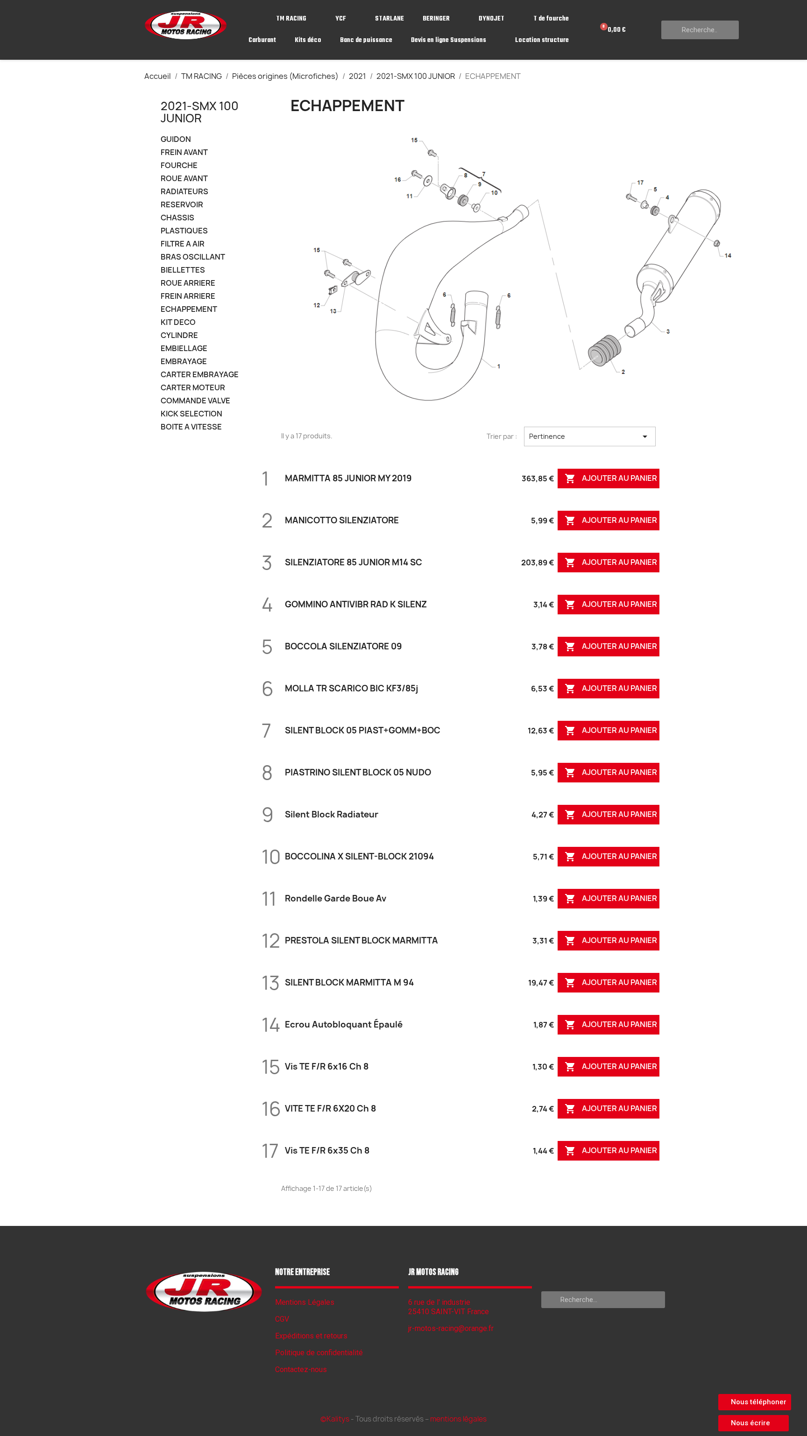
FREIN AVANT (184, 152)
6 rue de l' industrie (439, 1302)
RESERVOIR (182, 205)
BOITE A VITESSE (191, 427)
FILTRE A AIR (183, 244)
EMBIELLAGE (184, 348)
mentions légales (458, 1419)
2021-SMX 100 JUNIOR (200, 112)
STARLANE (389, 19)
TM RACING (291, 19)
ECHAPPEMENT (189, 309)
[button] (754, 1402)
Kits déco (308, 40)
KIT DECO (178, 322)
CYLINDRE (179, 335)
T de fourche (551, 19)
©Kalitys (334, 1419)
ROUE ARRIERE (188, 283)
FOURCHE (179, 165)
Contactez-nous (301, 1369)
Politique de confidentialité (319, 1352)
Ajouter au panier (611, 479)
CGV (282, 1319)
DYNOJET (491, 19)
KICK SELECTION (191, 414)
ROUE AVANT (184, 178)
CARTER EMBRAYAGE (200, 375)
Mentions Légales (304, 1302)
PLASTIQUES (184, 231)
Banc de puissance (366, 40)
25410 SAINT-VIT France (448, 1311)
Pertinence (590, 436)
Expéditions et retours (311, 1335)
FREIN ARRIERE (188, 296)
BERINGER (436, 19)
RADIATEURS (184, 192)
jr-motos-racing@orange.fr (451, 1328)
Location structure (542, 40)
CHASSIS (177, 218)
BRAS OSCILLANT (193, 257)
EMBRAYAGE (184, 361)
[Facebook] (204, 1336)
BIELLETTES (183, 270)
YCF (340, 19)
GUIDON (176, 139)
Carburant (262, 40)
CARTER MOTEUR (193, 388)
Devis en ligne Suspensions (448, 40)
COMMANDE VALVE (195, 401)
